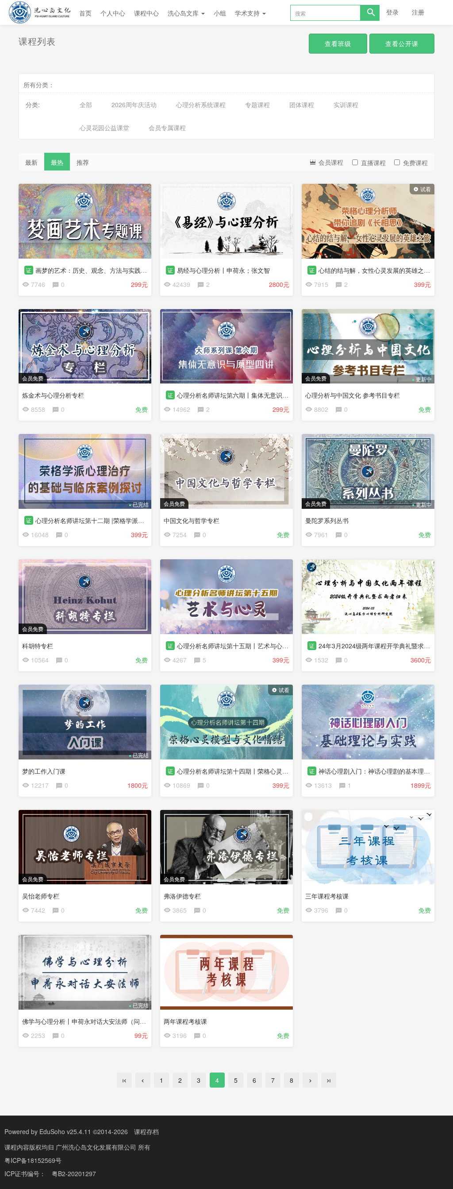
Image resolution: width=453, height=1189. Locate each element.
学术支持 (248, 12)
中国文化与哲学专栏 (191, 520)
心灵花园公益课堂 (104, 127)
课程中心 (146, 12)
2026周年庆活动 (134, 104)
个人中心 (112, 12)
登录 (392, 12)
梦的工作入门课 (43, 771)
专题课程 (257, 104)
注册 (418, 12)
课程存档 (146, 1131)
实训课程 (346, 104)
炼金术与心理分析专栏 (53, 395)
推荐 (83, 162)
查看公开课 (401, 43)
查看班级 (338, 43)
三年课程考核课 (327, 895)
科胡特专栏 (37, 645)
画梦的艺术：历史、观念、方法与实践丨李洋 (97, 270)
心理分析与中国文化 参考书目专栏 (352, 395)
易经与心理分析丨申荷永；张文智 (223, 270)
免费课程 (415, 162)
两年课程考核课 (185, 1021)
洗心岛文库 (184, 12)
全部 (86, 104)
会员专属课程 (167, 127)
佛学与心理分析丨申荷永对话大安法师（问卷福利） (93, 1021)
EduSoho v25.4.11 (65, 1131)
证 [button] (28, 270)
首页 (85, 12)
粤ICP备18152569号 (32, 1160)
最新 (31, 162)
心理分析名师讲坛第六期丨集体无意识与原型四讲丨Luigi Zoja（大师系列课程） (286, 395)
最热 (57, 162)
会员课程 (330, 162)
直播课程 (373, 162)
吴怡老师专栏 (40, 895)
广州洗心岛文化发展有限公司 (97, 1147)
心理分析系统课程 (201, 104)
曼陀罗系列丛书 (327, 520)
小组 (220, 12)
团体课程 (301, 104)
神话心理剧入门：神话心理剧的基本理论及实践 (384, 771)
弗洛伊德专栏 (182, 895)
